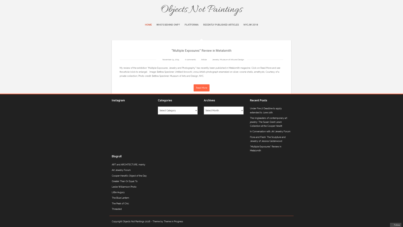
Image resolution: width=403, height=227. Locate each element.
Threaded (117, 209)
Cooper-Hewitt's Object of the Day (129, 176)
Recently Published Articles (221, 24)
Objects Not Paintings (201, 10)
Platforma (192, 24)
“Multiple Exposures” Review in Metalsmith (201, 50)
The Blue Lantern (120, 198)
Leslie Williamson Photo (124, 187)
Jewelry (215, 59)
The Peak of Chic (120, 203)
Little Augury (118, 192)
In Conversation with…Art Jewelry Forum (270, 131)
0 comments (190, 59)
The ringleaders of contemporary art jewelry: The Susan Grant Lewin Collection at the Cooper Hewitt (268, 122)
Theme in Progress (173, 221)
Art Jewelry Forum (121, 170)
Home (148, 24)
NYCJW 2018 (251, 24)
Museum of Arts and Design (232, 59)
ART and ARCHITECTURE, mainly (128, 164)
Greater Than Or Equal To (125, 181)
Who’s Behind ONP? (168, 24)
